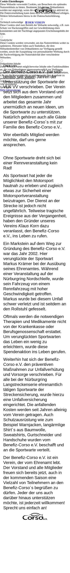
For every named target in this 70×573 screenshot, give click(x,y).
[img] (35, 10)
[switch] (1, 37)
